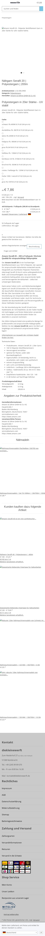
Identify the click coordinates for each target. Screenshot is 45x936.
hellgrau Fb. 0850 (16, 141)
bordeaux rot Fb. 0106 (18, 159)
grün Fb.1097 (14, 182)
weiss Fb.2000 (15, 136)
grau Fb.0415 (14, 147)
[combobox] (20, 932)
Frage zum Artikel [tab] (10, 251)
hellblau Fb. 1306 (16, 153)
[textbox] (19, 932)
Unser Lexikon (8, 891)
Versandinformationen (12, 842)
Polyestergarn (15, 93)
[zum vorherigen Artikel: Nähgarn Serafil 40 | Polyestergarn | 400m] (13, 18)
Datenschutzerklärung (11, 801)
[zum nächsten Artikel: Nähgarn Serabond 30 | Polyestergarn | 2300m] (17, 18)
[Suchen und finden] (41, 8)
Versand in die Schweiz (12, 855)
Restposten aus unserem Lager (15, 898)
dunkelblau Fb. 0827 (17, 130)
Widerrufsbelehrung (11, 808)
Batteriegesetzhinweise (12, 821)
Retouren (6, 849)
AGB (4, 795)
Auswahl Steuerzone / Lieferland (14, 214)
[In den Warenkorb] (4, 25)
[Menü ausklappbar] (5, 2)
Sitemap (5, 814)
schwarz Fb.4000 (16, 124)
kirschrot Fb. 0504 (16, 164)
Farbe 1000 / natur (17, 176)
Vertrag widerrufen (11, 914)
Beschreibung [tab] (34, 246)
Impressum (7, 788)
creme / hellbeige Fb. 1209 (20, 170)
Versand (21, 197)
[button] (33, 2)
